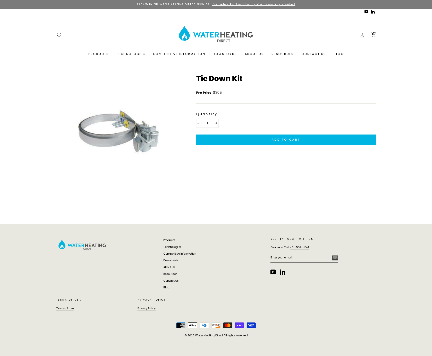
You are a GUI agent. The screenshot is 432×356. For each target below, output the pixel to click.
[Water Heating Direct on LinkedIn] (282, 272)
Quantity (207, 114)
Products (98, 54)
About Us (254, 54)
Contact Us (314, 54)
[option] (216, 4)
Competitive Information (179, 54)
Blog (339, 54)
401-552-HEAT (299, 247)
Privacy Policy (146, 308)
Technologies (130, 54)
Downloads (225, 54)
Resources (283, 54)
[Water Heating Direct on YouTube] (273, 272)
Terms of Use (65, 308)
